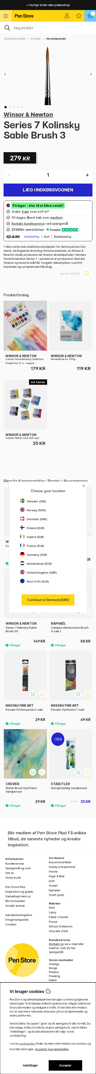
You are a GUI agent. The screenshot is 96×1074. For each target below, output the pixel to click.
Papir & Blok (57, 876)
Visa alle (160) (58, 931)
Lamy (52, 912)
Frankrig (54, 976)
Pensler (36, 38)
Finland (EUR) (35, 528)
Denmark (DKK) (37, 519)
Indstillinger (30, 1065)
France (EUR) (35, 546)
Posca (53, 921)
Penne (53, 871)
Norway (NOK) (36, 510)
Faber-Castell (58, 917)
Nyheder (55, 890)
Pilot (52, 907)
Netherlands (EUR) (39, 563)
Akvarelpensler (56, 38)
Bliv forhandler (15, 901)
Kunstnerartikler (15, 38)
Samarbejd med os (18, 896)
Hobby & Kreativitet (62, 867)
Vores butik (13, 877)
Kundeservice (14, 863)
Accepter (65, 1065)
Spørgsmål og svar (18, 868)
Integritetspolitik (16, 919)
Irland (52, 980)
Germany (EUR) (37, 554)
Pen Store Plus (15, 887)
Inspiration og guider (19, 891)
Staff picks (56, 895)
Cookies (11, 924)
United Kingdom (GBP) (42, 572)
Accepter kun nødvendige (52, 1049)
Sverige (54, 964)
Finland (54, 972)
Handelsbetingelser (18, 915)
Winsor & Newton (28, 114)
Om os (9, 873)
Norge (53, 968)
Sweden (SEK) (36, 501)
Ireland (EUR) (35, 537)
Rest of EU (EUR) (38, 581)
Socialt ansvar (15, 905)
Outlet (53, 885)
